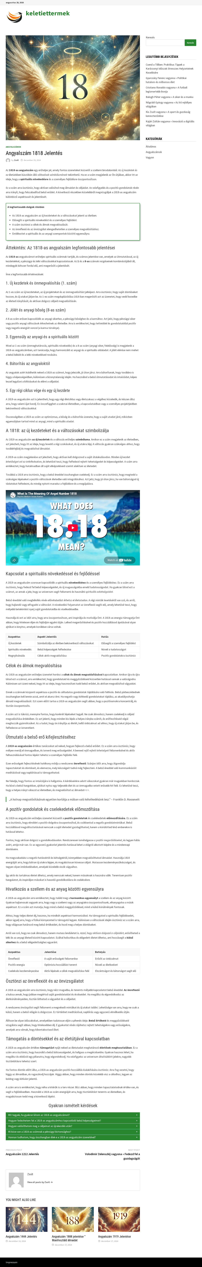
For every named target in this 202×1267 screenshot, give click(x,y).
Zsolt (16, 160)
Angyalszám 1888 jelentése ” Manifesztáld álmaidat (68, 1238)
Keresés (150, 37)
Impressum (11, 1262)
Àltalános (151, 146)
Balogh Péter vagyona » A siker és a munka (169, 97)
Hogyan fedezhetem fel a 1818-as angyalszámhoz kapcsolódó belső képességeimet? (54, 1120)
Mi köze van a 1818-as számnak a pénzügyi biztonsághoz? (39, 1131)
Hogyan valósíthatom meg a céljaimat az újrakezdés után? (40, 1126)
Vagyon (150, 157)
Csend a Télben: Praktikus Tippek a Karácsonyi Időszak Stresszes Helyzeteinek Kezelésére (169, 68)
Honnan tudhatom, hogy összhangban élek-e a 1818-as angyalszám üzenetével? (52, 1137)
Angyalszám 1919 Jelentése (114, 1236)
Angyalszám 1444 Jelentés (21, 1236)
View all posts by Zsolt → (40, 1182)
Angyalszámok (13, 147)
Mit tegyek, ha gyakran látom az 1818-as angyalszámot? (39, 1115)
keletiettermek (48, 13)
